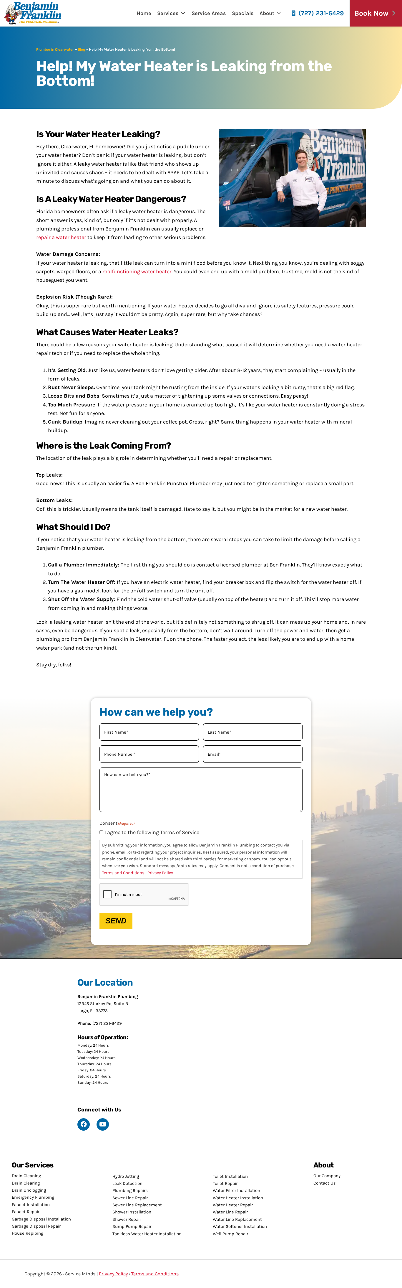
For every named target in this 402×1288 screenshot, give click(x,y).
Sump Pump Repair (131, 1226)
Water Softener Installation (240, 1226)
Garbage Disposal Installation (41, 1219)
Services (168, 13)
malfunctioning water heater (137, 271)
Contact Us (324, 1183)
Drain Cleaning (26, 1175)
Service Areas (209, 13)
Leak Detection (127, 1183)
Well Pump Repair (230, 1233)
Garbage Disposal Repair (36, 1226)
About (267, 13)
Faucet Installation (31, 1204)
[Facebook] (83, 1124)
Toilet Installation (230, 1176)
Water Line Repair (230, 1212)
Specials (243, 13)
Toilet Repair (225, 1183)
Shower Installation (131, 1212)
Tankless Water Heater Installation (147, 1233)
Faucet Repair (25, 1211)
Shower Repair (126, 1219)
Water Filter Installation (236, 1190)
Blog (81, 49)
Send (116, 920)
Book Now (371, 13)
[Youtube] (103, 1124)
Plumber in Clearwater (55, 49)
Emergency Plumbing (33, 1197)
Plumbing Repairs (130, 1190)
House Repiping (27, 1233)
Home (144, 13)
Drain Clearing (26, 1183)
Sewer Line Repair (130, 1197)
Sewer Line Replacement (137, 1205)
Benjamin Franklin (37, 13)
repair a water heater (61, 237)
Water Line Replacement (237, 1219)
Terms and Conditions (123, 872)
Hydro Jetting (125, 1176)
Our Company (326, 1175)
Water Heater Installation (238, 1197)
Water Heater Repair (233, 1205)
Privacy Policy (160, 872)
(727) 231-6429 (321, 13)
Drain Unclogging (29, 1190)
